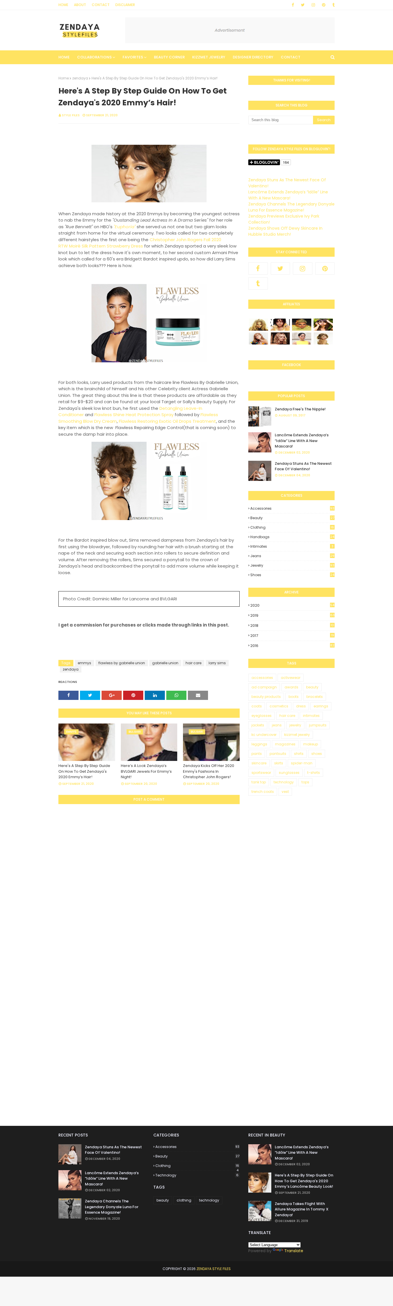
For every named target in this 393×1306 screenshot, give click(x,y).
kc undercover (263, 734)
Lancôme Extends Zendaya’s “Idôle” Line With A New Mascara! (288, 195)
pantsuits (278, 753)
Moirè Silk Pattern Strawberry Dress (106, 246)
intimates (291, 546)
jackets (257, 725)
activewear (290, 677)
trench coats (262, 791)
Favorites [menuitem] (133, 57)
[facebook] (293, 5)
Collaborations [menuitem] (94, 57)
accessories (292, 508)
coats (256, 706)
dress (301, 706)
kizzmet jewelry (297, 734)
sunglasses (289, 772)
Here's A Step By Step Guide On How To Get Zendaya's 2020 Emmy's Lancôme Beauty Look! (304, 1180)
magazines (285, 744)
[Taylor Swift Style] (323, 343)
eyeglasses (261, 715)
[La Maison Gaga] (301, 329)
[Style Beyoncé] (258, 329)
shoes (292, 575)
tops (305, 782)
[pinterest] (323, 5)
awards (291, 687)
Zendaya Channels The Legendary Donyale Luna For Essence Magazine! (291, 207)
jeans (292, 555)
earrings (321, 706)
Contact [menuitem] (290, 57)
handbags (292, 536)
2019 (292, 615)
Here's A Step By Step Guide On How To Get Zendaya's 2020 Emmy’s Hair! (84, 771)
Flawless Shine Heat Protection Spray (133, 415)
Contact (101, 4)
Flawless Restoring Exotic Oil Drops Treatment (167, 421)
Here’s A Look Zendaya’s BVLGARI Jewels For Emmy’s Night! (146, 771)
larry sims (217, 662)
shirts (299, 753)
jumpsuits (318, 725)
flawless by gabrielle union (121, 662)
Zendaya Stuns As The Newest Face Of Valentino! (303, 466)
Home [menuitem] (64, 57)
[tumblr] (332, 5)
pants (256, 753)
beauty (292, 517)
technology (284, 782)
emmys (84, 662)
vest (285, 791)
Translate (293, 1251)
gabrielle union (165, 662)
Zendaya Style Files (214, 1268)
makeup (310, 744)
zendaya (80, 78)
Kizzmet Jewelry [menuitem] (208, 57)
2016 (292, 645)
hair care (193, 662)
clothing (292, 527)
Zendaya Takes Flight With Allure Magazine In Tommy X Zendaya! (302, 1209)
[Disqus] (149, 882)
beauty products (266, 696)
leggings (259, 744)
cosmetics (279, 706)
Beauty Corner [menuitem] (169, 57)
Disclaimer (125, 4)
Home (63, 4)
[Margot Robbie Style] (280, 343)
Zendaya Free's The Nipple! (300, 409)
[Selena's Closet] (323, 329)
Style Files (71, 115)
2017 (292, 636)
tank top (258, 782)
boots (294, 696)
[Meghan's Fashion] (301, 343)
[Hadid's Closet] (258, 343)
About (80, 4)
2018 (292, 626)
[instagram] (313, 5)
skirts (278, 763)
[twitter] (303, 5)
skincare (258, 763)
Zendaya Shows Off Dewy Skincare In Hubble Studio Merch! (285, 231)
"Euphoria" (125, 227)
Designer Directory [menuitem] (253, 57)
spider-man (301, 763)
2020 (292, 605)
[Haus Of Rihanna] (280, 329)
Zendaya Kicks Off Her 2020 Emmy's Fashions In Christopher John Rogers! (208, 771)
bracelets (314, 696)
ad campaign (264, 687)
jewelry (292, 565)
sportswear (261, 772)
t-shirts (313, 772)
